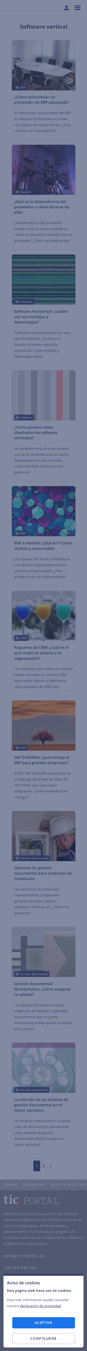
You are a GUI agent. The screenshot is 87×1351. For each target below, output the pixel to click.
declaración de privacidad (40, 1305)
